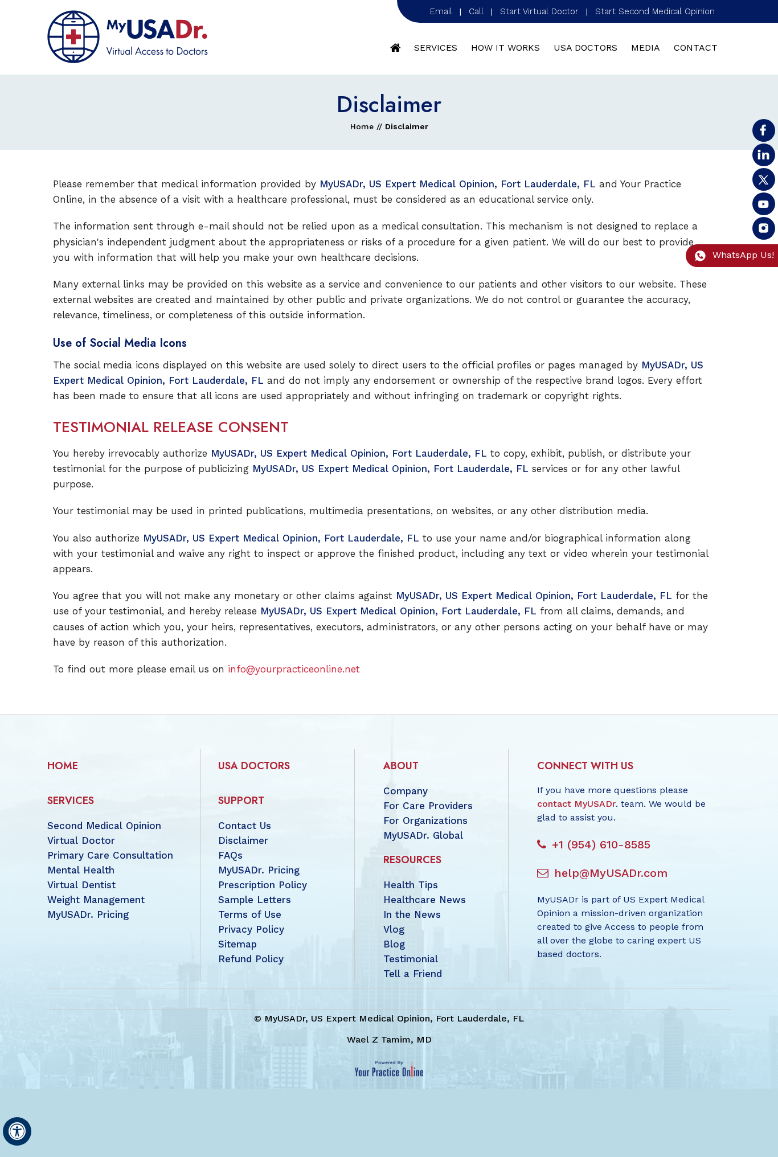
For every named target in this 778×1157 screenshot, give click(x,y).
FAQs (230, 855)
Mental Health (80, 870)
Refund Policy (251, 959)
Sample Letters (254, 899)
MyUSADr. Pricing (88, 914)
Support (241, 800)
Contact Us (244, 825)
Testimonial (410, 959)
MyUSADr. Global (423, 835)
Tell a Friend (412, 973)
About (401, 765)
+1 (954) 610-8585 (601, 844)
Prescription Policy (262, 885)
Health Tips (410, 885)
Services (435, 47)
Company (405, 791)
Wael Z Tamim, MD (389, 1039)
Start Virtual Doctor (539, 11)
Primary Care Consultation (110, 855)
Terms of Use (249, 914)
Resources (412, 859)
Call (476, 11)
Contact (696, 47)
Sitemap (237, 944)
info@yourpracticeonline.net (294, 669)
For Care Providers (428, 805)
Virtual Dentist (81, 885)
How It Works (505, 47)
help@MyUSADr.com (611, 873)
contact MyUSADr (576, 803)
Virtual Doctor (81, 840)
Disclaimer (243, 840)
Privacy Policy (251, 929)
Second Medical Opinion (104, 825)
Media (645, 47)
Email (441, 11)
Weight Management (96, 899)
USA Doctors (585, 47)
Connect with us (585, 765)
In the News (412, 914)
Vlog (393, 929)
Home (395, 47)
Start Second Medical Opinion (655, 11)
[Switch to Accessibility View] (17, 1131)
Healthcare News (424, 899)
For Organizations (425, 820)
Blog (394, 944)
